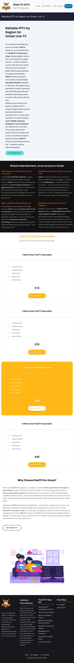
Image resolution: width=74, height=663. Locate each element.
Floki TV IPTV (21, 5)
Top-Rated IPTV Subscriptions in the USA (45, 608)
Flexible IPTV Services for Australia (46, 627)
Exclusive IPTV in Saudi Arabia (45, 638)
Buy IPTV (68, 6)
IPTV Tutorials (58, 6)
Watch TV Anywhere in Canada (45, 616)
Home (38, 6)
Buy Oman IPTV (36, 296)
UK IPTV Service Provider (46, 612)
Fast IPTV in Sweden (44, 642)
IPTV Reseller (46, 6)
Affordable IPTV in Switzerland (43, 632)
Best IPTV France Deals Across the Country (45, 622)
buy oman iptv (14, 153)
